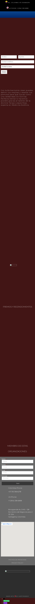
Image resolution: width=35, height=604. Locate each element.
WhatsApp (6, 601)
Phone (4, 464)
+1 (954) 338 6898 (23, 8)
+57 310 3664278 (14, 492)
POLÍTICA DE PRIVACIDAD (17, 559)
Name (4, 459)
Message (4, 476)
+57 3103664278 (24, 2)
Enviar (4, 72)
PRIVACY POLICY (17, 563)
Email (3, 470)
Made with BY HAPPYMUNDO (17, 596)
